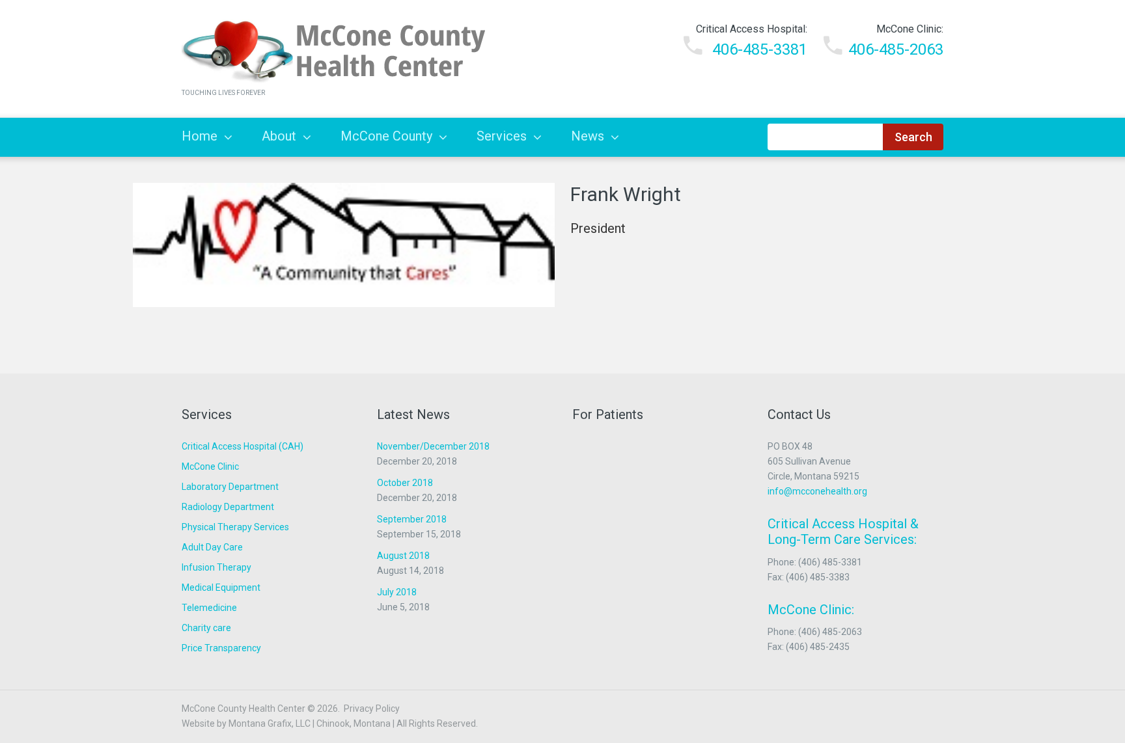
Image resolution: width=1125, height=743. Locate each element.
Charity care (206, 628)
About (279, 135)
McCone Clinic (210, 466)
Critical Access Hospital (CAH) (242, 446)
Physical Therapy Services (235, 527)
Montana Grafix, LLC (270, 723)
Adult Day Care (212, 547)
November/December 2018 (433, 446)
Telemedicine (209, 607)
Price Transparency (221, 648)
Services (502, 135)
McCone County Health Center (243, 708)
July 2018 (397, 592)
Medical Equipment (221, 587)
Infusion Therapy (216, 567)
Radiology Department (228, 507)
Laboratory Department (230, 486)
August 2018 (403, 555)
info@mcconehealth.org (817, 491)
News (587, 135)
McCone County (386, 135)
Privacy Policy (372, 708)
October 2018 (405, 483)
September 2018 (412, 519)
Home (199, 135)
